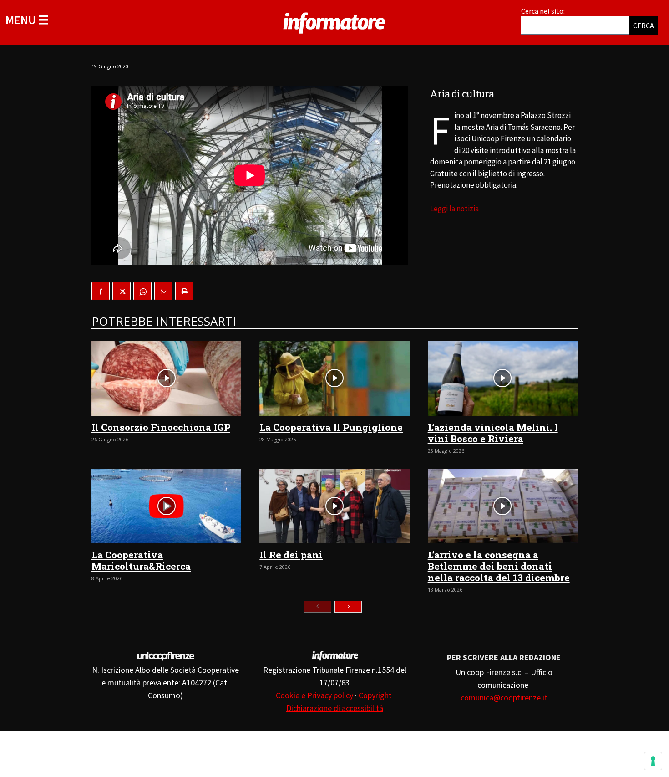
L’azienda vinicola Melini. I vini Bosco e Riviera (493, 433)
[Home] (334, 21)
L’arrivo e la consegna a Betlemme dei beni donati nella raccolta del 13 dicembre (499, 566)
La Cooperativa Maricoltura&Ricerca (141, 560)
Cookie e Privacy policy (314, 695)
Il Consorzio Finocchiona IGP (160, 427)
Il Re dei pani (291, 554)
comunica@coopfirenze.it (504, 697)
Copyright (376, 695)
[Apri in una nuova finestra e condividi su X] (121, 291)
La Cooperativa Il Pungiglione (331, 427)
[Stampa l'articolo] (184, 291)
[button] (27, 19)
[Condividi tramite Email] (163, 291)
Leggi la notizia (454, 209)
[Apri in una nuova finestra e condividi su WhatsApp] (142, 291)
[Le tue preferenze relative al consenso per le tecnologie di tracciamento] (653, 761)
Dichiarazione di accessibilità (334, 708)
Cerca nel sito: (543, 10)
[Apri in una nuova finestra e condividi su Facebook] (100, 291)
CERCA (643, 25)
